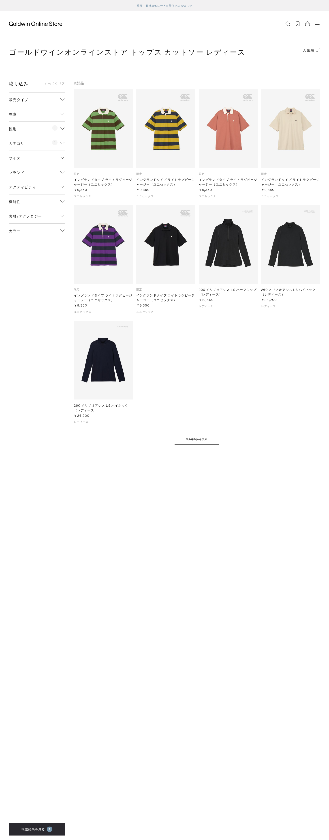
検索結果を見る (36, 829)
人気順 (308, 50)
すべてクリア (55, 83)
